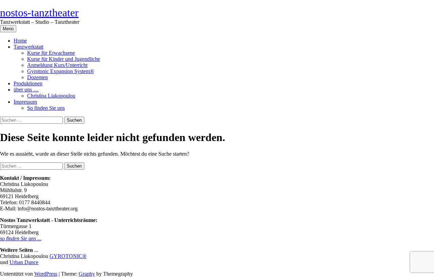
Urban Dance (23, 262)
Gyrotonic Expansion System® (60, 71)
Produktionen (28, 83)
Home (20, 41)
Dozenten (37, 77)
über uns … (26, 89)
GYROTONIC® (68, 256)
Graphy (87, 274)
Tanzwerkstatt (28, 47)
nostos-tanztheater (39, 12)
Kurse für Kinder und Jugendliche (63, 59)
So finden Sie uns (46, 108)
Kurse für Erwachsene (51, 53)
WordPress (45, 274)
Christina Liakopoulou (51, 96)
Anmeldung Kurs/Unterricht (57, 65)
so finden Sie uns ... (20, 238)
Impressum (25, 102)
